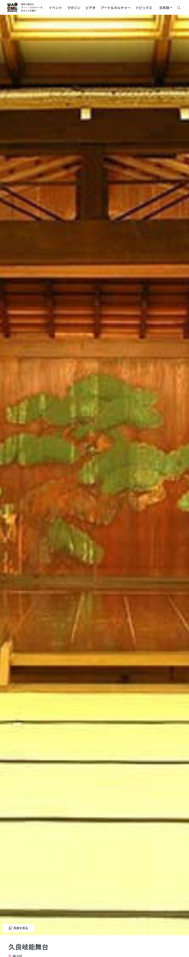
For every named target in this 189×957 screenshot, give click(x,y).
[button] (55, 7)
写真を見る (20, 928)
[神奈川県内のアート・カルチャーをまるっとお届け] (25, 7)
